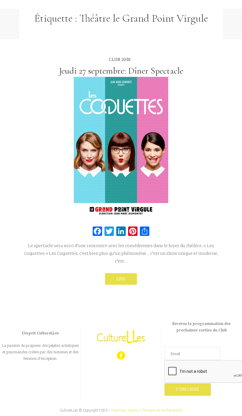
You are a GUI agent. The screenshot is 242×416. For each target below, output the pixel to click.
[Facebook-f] (121, 355)
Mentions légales (125, 410)
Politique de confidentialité (162, 410)
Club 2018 (120, 59)
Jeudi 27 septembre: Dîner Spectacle (121, 70)
